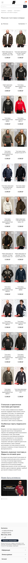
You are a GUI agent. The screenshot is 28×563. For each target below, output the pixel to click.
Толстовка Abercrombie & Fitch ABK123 (7, 323)
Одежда (10, 10)
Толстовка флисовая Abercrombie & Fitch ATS (20, 391)
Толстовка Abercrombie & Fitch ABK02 (20, 86)
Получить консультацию (10, 540)
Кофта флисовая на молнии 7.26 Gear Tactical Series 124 (7, 255)
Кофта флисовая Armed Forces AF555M (7, 86)
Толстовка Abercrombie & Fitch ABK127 (20, 119)
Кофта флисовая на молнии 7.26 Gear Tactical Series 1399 (7, 53)
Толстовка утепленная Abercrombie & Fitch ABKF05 (7, 153)
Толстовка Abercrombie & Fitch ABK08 (20, 288)
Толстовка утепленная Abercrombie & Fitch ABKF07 (7, 391)
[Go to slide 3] (9, 46)
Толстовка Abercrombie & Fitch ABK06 (7, 119)
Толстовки (17, 10)
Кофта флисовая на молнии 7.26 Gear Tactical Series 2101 (20, 255)
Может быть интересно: (11, 477)
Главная (3, 10)
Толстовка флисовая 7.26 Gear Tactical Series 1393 (20, 53)
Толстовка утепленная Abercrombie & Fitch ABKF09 (7, 289)
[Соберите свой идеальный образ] (16, 31)
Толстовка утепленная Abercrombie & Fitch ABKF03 (20, 357)
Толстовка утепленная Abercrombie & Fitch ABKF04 (7, 221)
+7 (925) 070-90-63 (7, 530)
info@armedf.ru (6, 532)
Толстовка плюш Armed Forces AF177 (20, 152)
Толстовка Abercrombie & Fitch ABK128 (20, 323)
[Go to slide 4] (12, 46)
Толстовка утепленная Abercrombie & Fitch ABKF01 (7, 357)
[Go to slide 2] (6, 46)
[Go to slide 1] (2, 46)
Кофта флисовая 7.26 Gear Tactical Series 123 (20, 220)
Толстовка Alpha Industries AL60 (20, 186)
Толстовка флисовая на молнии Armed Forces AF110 (7, 187)
